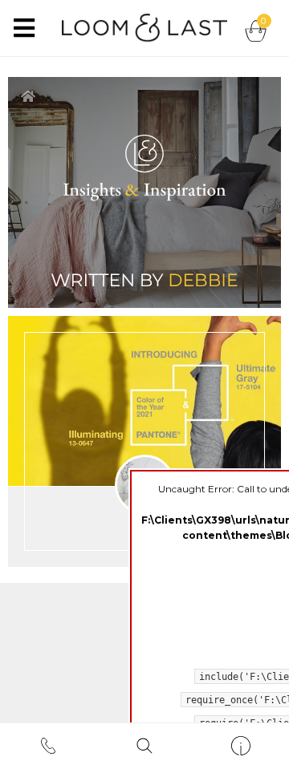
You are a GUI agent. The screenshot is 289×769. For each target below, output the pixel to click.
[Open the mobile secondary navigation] (241, 746)
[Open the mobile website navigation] (24, 28)
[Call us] (48, 746)
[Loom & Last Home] (144, 24)
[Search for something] (144, 746)
